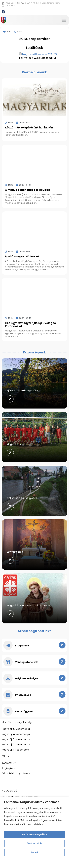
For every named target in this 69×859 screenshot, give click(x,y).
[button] (64, 20)
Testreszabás (34, 843)
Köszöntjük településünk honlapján (29, 127)
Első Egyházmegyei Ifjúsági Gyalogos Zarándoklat (30, 324)
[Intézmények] (8, 694)
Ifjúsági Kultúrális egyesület (22, 390)
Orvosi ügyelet (24, 711)
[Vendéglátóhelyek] (8, 661)
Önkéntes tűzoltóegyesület (23, 498)
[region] (34, 828)
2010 (9, 31)
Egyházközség (15, 551)
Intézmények (23, 695)
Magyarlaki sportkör (18, 444)
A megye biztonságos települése (27, 190)
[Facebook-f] (3, 11)
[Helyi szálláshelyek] (8, 678)
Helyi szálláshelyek (26, 678)
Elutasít (34, 852)
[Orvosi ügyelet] (8, 711)
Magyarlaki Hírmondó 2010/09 (39, 54)
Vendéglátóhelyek (26, 662)
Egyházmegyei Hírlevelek (22, 256)
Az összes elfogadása (34, 834)
